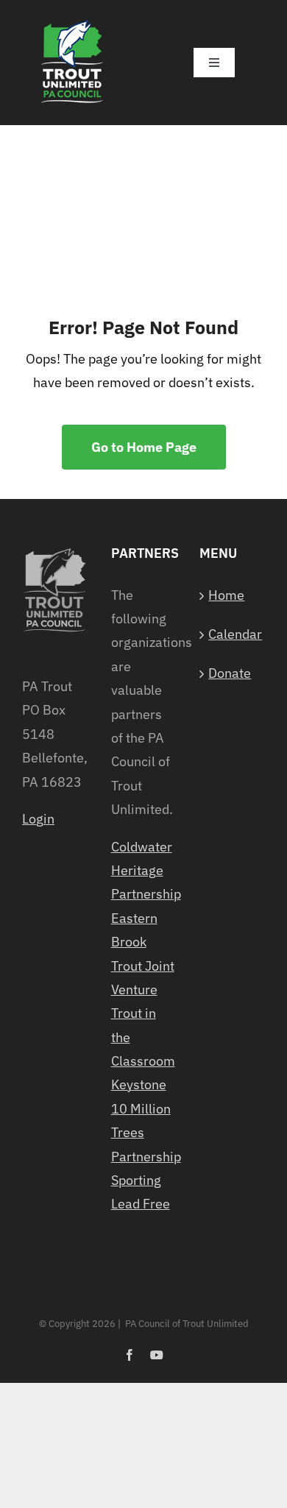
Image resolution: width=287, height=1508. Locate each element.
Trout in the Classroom (143, 1037)
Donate (229, 673)
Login (38, 818)
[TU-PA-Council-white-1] (72, 21)
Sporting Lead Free (140, 1192)
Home (226, 595)
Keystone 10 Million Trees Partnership (144, 1120)
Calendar (233, 634)
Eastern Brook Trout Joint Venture (142, 954)
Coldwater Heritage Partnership (144, 870)
